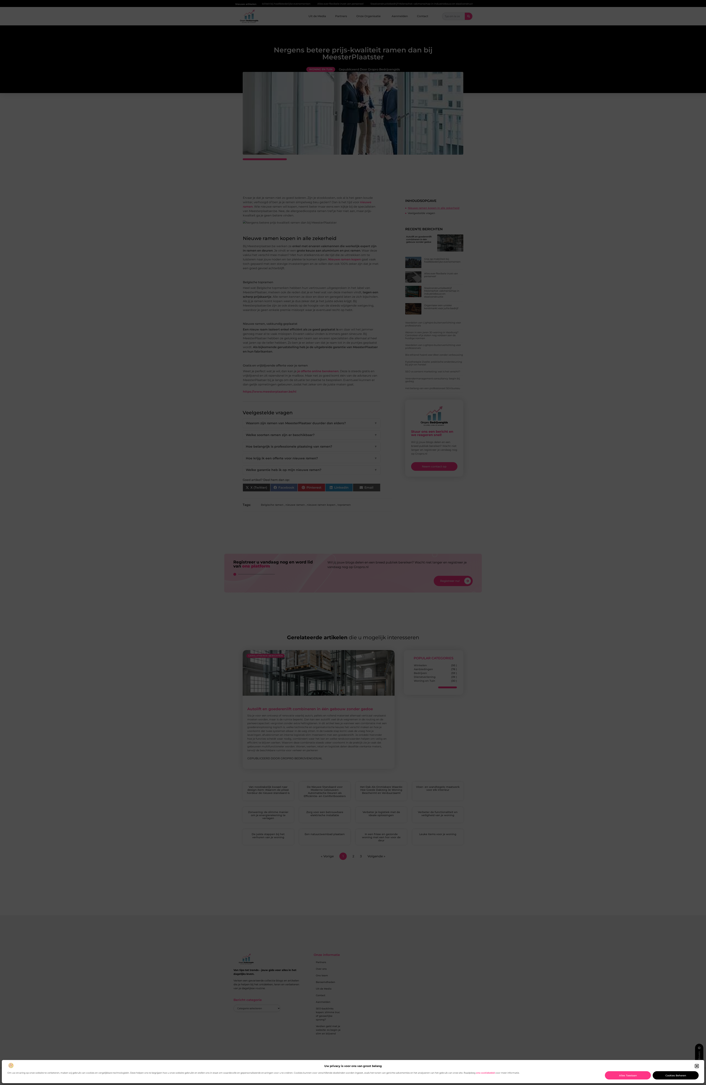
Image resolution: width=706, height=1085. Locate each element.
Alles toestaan (628, 1075)
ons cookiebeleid (485, 1072)
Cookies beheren (675, 1075)
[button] (697, 1066)
